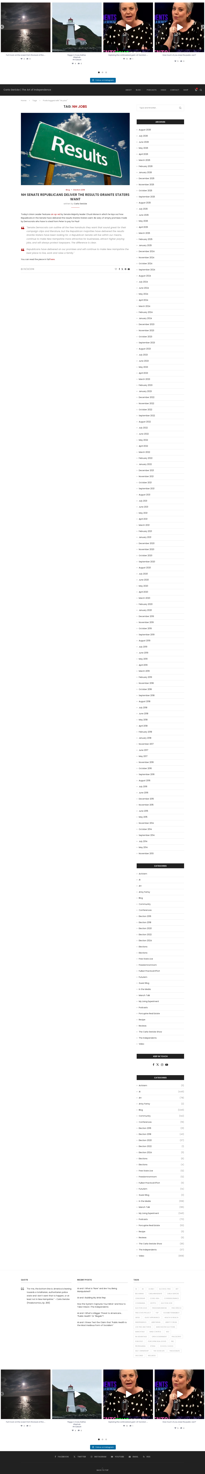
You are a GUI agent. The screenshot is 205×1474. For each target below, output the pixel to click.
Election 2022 (145, 934)
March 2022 (144, 452)
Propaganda (140, 1346)
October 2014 (145, 829)
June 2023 (144, 361)
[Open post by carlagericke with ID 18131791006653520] (179, 27)
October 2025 (145, 190)
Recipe (142, 1019)
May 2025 (143, 221)
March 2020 (144, 598)
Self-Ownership (142, 1351)
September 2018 (147, 695)
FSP (157, 1313)
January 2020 (145, 610)
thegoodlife (174, 1351)
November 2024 (146, 257)
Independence (140, 1322)
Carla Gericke (80, 203)
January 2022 (145, 464)
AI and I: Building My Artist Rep (91, 1297)
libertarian (155, 1322)
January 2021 (145, 537)
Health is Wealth (171, 1317)
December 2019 (146, 616)
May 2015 (143, 817)
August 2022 (145, 421)
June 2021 (143, 507)
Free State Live (146, 959)
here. (52, 259)
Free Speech (176, 1308)
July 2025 (143, 209)
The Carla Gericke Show (150, 1032)
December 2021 (146, 470)
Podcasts (151, 90)
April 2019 (143, 665)
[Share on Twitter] (122, 269)
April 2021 (143, 519)
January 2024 (145, 318)
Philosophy (176, 1336)
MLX (167, 1332)
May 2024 (143, 294)
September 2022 (147, 415)
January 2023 (145, 391)
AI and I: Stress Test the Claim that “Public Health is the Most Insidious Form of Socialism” (102, 1324)
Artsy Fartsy (144, 892)
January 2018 (145, 738)
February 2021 (145, 531)
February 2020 (146, 604)
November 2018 (146, 683)
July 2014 (143, 841)
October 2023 (145, 336)
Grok (137, 1317)
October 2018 (145, 689)
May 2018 (143, 719)
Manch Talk (144, 995)
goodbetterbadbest (171, 1313)
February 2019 (145, 677)
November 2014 (146, 823)
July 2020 (143, 574)
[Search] (200, 90)
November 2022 (146, 403)
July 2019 (143, 646)
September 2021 (146, 488)
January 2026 (145, 172)
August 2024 (145, 276)
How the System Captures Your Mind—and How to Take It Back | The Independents (101, 1305)
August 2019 (144, 640)
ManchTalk (140, 1332)
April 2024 (143, 300)
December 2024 (147, 251)
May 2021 (143, 513)
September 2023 (147, 342)
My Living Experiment (149, 1001)
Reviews (142, 1026)
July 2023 (143, 355)
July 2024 (143, 282)
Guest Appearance (152, 1317)
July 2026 (143, 136)
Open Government (159, 1336)
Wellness (152, 1355)
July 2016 (143, 786)
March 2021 (144, 525)
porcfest (139, 1341)
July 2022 (143, 427)
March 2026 (144, 160)
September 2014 (147, 835)
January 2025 (145, 245)
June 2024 (144, 288)
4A (143, 1289)
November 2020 (146, 549)
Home (23, 100)
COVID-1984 (154, 1298)
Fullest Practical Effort (149, 971)
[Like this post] (116, 269)
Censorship (140, 1298)
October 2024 (145, 263)
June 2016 (143, 792)
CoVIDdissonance (171, 1298)
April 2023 (143, 373)
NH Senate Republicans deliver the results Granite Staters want (75, 196)
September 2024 (147, 269)
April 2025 (143, 227)
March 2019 (144, 671)
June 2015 (143, 811)
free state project (143, 1313)
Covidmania (140, 1303)
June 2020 (144, 580)
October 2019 (145, 628)
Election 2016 (145, 916)
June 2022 (144, 434)
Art (140, 886)
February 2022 (145, 458)
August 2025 (145, 202)
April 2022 (143, 446)
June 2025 (144, 215)
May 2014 (143, 847)
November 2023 (146, 330)
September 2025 (147, 196)
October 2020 (145, 555)
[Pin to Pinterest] (125, 269)
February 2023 (145, 385)
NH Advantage (141, 1336)
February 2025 (145, 239)
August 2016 (144, 780)
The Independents (148, 1038)
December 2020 (147, 543)
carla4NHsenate (155, 1294)
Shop (185, 90)
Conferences (145, 910)
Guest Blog (144, 983)
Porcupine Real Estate (149, 1013)
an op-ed (55, 214)
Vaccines (139, 1355)
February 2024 (146, 312)
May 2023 (143, 367)
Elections (143, 946)
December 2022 (146, 397)
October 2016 (145, 768)
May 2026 (143, 148)
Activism (143, 873)
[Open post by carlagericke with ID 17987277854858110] (25, 27)
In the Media (145, 989)
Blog (138, 90)
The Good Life (159, 1351)
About (129, 90)
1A (136, 1289)
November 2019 (146, 622)
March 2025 (144, 233)
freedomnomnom (159, 1308)
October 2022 (145, 409)
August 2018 (144, 701)
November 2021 (146, 476)
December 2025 (146, 178)
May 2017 (143, 756)
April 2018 (143, 726)
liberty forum (171, 1322)
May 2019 (143, 659)
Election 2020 (145, 928)
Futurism (143, 977)
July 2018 (143, 707)
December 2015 (146, 799)
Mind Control (155, 1332)
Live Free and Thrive (143, 1327)
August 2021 (144, 494)
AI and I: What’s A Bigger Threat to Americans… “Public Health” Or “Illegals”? (99, 1314)
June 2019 (143, 652)
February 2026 (146, 166)
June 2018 (143, 713)
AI (139, 879)
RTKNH (152, 1346)
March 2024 (144, 306)
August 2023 (145, 349)
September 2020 (147, 561)
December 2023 (146, 324)
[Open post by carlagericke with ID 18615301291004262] (77, 27)
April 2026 (143, 154)
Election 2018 (145, 922)
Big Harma (139, 1294)
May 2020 (143, 586)
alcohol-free (165, 1289)
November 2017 (146, 744)
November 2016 (146, 762)
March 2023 (144, 379)
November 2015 (146, 805)
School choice (166, 1346)
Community (145, 904)
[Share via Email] (129, 269)
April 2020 (143, 592)
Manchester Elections (165, 1327)
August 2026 (145, 129)
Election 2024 (145, 940)
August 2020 (145, 567)
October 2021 (145, 482)
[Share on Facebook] (119, 269)
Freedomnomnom (148, 965)
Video (163, 90)
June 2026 (144, 142)
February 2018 (145, 732)
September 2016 (147, 774)
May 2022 (143, 440)
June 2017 (143, 750)
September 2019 (147, 634)
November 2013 (146, 853)
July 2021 (143, 501)
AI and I (151, 1289)
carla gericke (173, 1294)
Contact (174, 90)
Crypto (153, 1303)
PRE (172, 1341)
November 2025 (146, 184)
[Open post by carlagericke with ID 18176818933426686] (128, 27)
